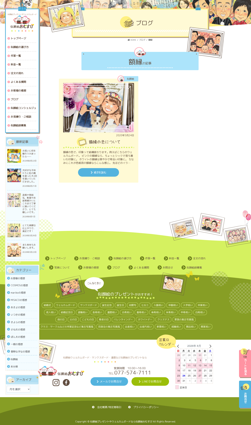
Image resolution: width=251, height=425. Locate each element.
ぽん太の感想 (18, 336)
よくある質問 (141, 267)
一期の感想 (17, 344)
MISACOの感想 (19, 300)
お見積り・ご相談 (89, 258)
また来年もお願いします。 (29, 246)
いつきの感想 (18, 314)
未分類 (14, 366)
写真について (62, 267)
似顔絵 (14, 359)
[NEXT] (209, 346)
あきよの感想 (18, 307)
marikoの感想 (18, 292)
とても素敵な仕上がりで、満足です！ (29, 228)
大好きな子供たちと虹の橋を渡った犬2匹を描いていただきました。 (29, 176)
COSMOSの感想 (19, 285)
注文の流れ (199, 258)
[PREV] (178, 346)
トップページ (58, 258)
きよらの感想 (18, 322)
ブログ (116, 267)
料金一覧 (174, 258)
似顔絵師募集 (194, 267)
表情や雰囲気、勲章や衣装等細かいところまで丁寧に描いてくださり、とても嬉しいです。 (29, 204)
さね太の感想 (18, 329)
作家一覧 (150, 258)
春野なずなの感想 (20, 351)
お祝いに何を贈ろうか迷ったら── (29, 153)
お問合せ (168, 267)
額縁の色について (104, 142)
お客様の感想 (18, 278)
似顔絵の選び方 (122, 258)
